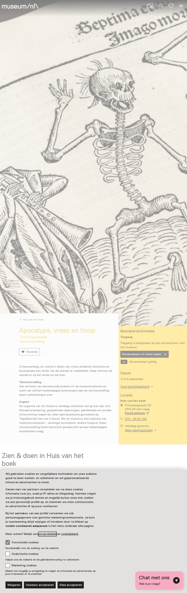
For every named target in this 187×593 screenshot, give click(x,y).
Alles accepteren (70, 585)
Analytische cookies (25, 554)
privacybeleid (47, 534)
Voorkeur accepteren (40, 585)
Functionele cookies (25, 542)
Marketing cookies (24, 565)
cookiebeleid (69, 534)
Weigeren (13, 585)
